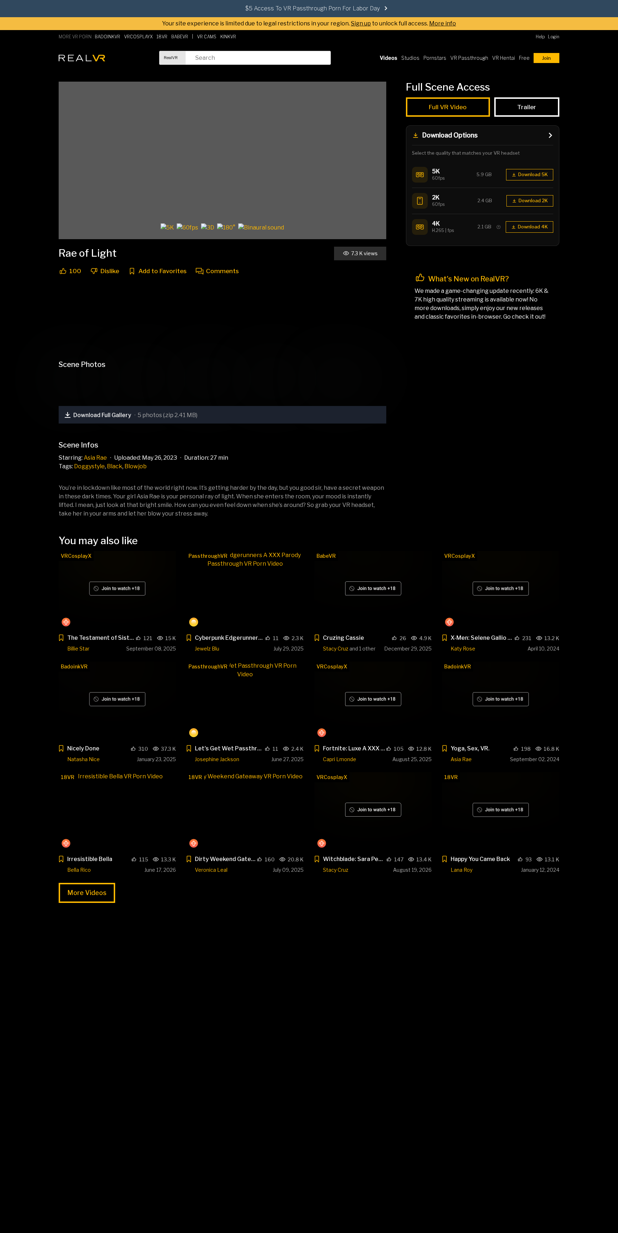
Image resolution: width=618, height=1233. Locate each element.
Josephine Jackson (217, 759)
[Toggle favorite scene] (61, 638)
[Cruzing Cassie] (373, 590)
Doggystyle (89, 466)
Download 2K (533, 200)
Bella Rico (79, 870)
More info (442, 23)
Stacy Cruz (335, 648)
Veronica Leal (211, 870)
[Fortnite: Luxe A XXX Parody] (373, 701)
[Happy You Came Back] (500, 811)
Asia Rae (95, 457)
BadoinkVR (74, 666)
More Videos (87, 892)
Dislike (109, 271)
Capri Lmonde (339, 759)
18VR (67, 777)
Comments (222, 271)
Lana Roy (461, 870)
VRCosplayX (76, 556)
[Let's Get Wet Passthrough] (245, 701)
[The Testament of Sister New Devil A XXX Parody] (117, 590)
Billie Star (78, 648)
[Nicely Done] (117, 701)
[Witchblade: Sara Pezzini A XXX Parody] (373, 811)
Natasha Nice (83, 759)
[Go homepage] (82, 58)
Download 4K (533, 226)
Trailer (527, 107)
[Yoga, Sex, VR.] (500, 701)
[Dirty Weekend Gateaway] (245, 811)
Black (114, 466)
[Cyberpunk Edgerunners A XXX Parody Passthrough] (245, 590)
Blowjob (135, 466)
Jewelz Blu (207, 648)
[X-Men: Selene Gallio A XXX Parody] (500, 590)
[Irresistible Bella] (117, 811)
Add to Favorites (162, 271)
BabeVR (326, 556)
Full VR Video (448, 107)
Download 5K (533, 174)
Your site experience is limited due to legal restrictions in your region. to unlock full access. (295, 23)
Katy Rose (463, 648)
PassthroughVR (207, 556)
